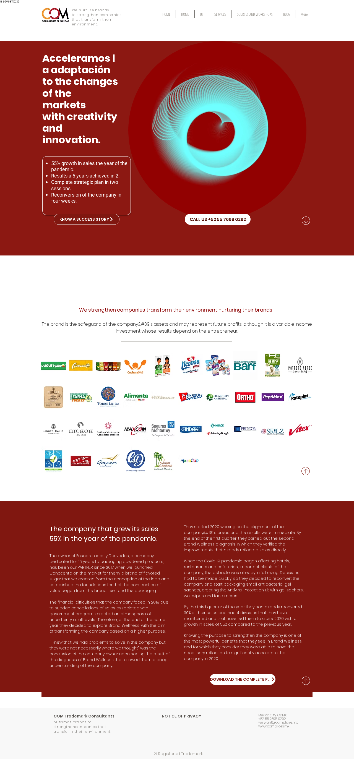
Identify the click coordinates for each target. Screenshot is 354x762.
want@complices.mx (281, 722)
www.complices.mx (273, 726)
